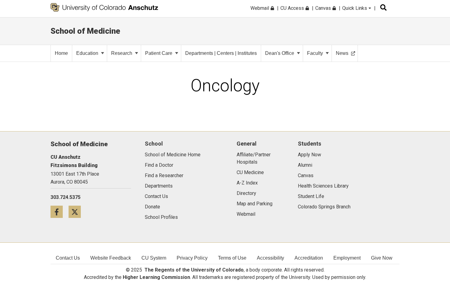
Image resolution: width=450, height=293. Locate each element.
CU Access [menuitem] (292, 8)
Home (61, 53)
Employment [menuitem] (347, 258)
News (342, 53)
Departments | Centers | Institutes (221, 53)
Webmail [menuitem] (260, 8)
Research (121, 53)
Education (87, 53)
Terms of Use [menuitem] (232, 258)
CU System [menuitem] (153, 258)
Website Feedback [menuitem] (110, 258)
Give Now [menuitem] (381, 258)
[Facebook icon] (60, 211)
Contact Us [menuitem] (68, 258)
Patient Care (158, 53)
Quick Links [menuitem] (355, 8)
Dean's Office (279, 53)
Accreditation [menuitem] (308, 258)
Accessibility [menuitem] (270, 258)
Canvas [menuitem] (323, 8)
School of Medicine (85, 31)
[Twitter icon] (77, 211)
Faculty (315, 53)
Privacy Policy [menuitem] (192, 258)
